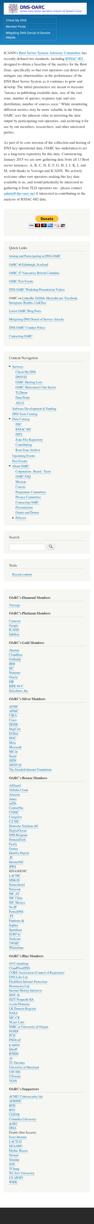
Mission (21, 482)
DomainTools (17, 839)
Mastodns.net (54, 298)
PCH (12, 1035)
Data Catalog (21, 419)
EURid (13, 733)
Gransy (13, 848)
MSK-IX (14, 880)
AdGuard (15, 785)
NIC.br (13, 752)
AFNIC (14, 706)
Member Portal (16, 26)
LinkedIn (28, 298)
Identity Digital (19, 853)
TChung (14, 1169)
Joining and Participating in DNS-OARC (35, 256)
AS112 (20, 403)
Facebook (71, 298)
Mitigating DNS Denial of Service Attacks (28, 34)
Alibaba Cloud (18, 790)
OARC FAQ (23, 476)
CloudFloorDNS (19, 968)
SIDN (12, 760)
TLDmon (21, 392)
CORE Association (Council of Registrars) (36, 972)
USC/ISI (14, 1072)
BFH (12, 1105)
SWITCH (15, 765)
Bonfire (28, 302)
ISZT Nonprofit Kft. (21, 999)
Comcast (15, 621)
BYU (12, 1110)
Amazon (14, 794)
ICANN (14, 630)
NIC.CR (14, 1017)
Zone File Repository (29, 439)
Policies (21, 518)
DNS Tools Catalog (24, 414)
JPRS (12, 866)
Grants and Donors (27, 512)
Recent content (22, 574)
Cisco (13, 720)
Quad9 (13, 1049)
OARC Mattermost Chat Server (36, 387)
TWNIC (14, 943)
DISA (12, 1128)
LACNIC (15, 875)
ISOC (12, 738)
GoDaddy (15, 659)
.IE (11, 857)
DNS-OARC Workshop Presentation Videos (37, 289)
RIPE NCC (16, 686)
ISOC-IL (14, 995)
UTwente (15, 1076)
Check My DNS (16, 20)
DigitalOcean (18, 830)
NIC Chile (16, 898)
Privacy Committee (28, 497)
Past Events (19, 461)
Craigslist (15, 817)
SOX (12, 1164)
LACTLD (15, 1141)
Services (17, 366)
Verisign (14, 605)
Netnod (13, 1155)
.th (10, 1058)
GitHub (40, 298)
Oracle (13, 677)
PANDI (13, 1031)
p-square (14, 1044)
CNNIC (14, 812)
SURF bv (15, 934)
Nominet (14, 672)
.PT (11, 916)
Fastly (13, 844)
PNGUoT (15, 1040)
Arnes (13, 799)
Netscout (15, 889)
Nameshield (17, 884)
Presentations (24, 507)
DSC (19, 424)
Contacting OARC (21, 336)
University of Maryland (24, 1067)
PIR (11, 681)
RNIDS (14, 1053)
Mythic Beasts (18, 1150)
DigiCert (15, 729)
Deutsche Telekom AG (23, 826)
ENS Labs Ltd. (18, 977)
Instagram (15, 302)
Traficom (15, 939)
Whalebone (16, 947)
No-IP (13, 907)
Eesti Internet (18, 1137)
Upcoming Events (23, 456)
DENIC (14, 724)
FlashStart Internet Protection (28, 981)
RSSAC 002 (74, 58)
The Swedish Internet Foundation (30, 769)
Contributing (24, 445)
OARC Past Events (21, 281)
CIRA (13, 715)
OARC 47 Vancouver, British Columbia (34, 273)
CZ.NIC (14, 821)
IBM (12, 664)
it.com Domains (19, 1004)
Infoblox (14, 634)
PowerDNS (16, 911)
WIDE (13, 1182)
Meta (12, 742)
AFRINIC (15, 1101)
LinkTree (40, 302)
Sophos (13, 925)
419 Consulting (18, 963)
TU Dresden (17, 1063)
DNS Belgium (18, 835)
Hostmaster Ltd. (19, 986)
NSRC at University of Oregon (28, 1027)
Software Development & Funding (34, 408)
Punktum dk (16, 921)
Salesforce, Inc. (19, 691)
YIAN (13, 1081)
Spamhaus (15, 930)
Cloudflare (16, 655)
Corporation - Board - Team (33, 471)
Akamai (14, 650)
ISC (11, 668)
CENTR (14, 1114)
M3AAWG (16, 1146)
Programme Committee (31, 492)
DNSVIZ (21, 377)
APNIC (14, 711)
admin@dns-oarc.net (19, 193)
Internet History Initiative (25, 990)
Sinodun (14, 1160)
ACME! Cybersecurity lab (26, 1096)
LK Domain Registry (22, 1008)
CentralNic (16, 808)
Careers (21, 487)
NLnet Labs (16, 1022)
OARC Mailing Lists (29, 382)
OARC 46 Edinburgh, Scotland (28, 264)
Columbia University (22, 1119)
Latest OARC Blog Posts (25, 311)
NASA (13, 1013)
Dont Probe (23, 397)
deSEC (13, 1123)
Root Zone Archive (28, 450)
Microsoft (15, 747)
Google (13, 625)
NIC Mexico (17, 902)
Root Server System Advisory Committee (50, 52)
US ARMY (16, 1177)
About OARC (20, 466)
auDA (12, 803)
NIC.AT (14, 894)
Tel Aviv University (21, 1173)
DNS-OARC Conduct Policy (27, 327)
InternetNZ (16, 862)
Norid (12, 756)
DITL (19, 434)
